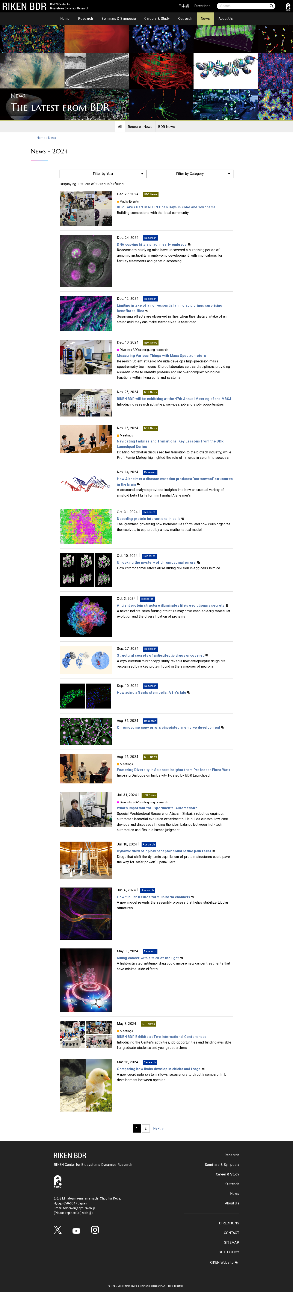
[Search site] (271, 6)
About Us (226, 19)
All (120, 127)
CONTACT (231, 1233)
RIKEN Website (222, 1262)
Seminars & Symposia (118, 19)
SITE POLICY (229, 1252)
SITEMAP (231, 1243)
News (205, 19)
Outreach (185, 19)
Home (64, 19)
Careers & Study (157, 19)
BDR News (166, 127)
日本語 (183, 6)
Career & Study (227, 1174)
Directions (202, 6)
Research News (140, 127)
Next (156, 1128)
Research (85, 19)
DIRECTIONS (229, 1223)
